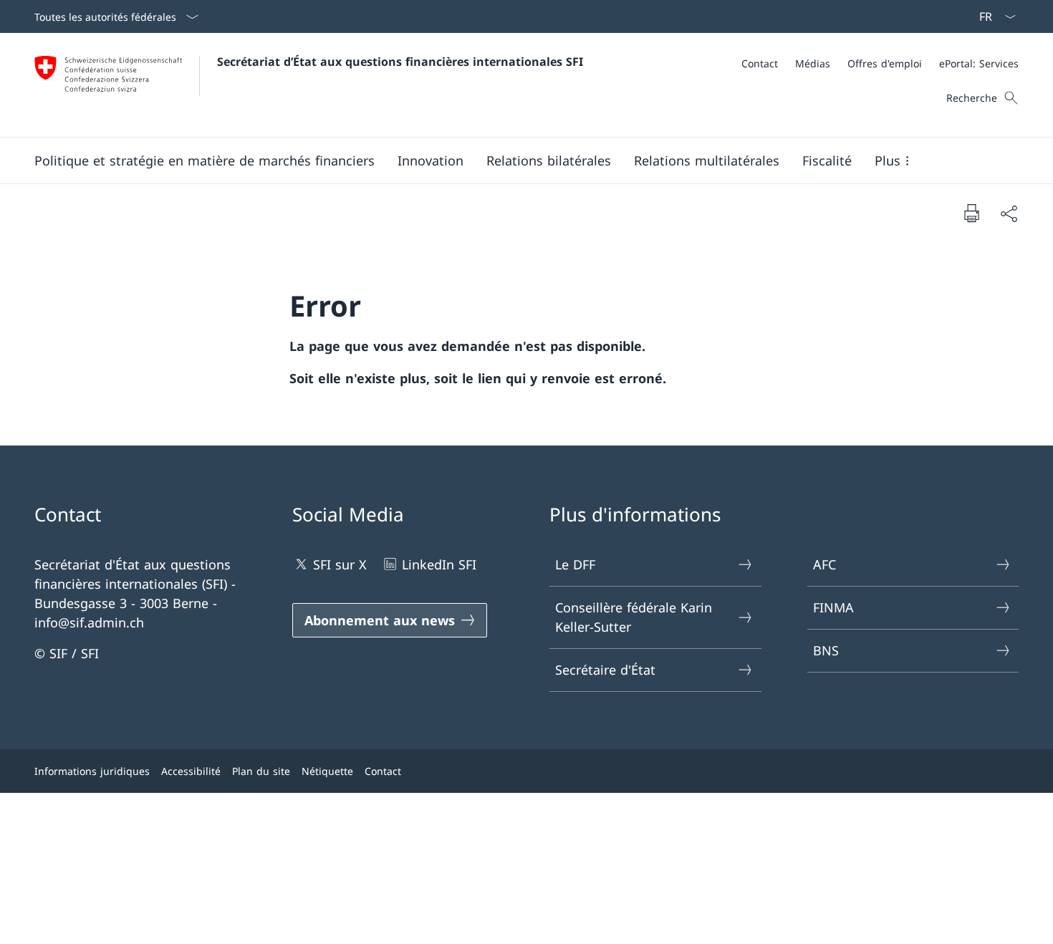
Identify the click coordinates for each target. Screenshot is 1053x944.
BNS (826, 650)
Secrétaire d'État (605, 669)
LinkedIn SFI (439, 564)
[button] (204, 160)
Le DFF (575, 564)
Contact (383, 771)
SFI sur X (340, 564)
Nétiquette (327, 771)
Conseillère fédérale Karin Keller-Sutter (633, 617)
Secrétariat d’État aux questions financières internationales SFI (400, 61)
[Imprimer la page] (971, 213)
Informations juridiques (92, 771)
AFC (824, 564)
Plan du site (261, 771)
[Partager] (1008, 213)
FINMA (833, 607)
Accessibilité (191, 771)
